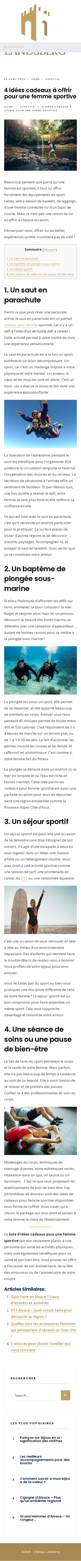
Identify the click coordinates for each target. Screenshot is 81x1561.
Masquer (49, 249)
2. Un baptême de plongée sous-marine (33, 264)
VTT (24, 878)
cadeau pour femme (21, 325)
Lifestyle (52, 79)
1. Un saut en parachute (22, 258)
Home (8, 106)
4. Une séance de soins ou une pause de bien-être (40, 274)
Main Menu (15, 47)
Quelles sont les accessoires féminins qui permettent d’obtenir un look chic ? (43, 1330)
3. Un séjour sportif (19, 269)
